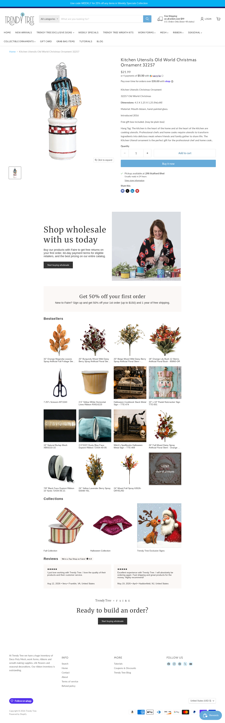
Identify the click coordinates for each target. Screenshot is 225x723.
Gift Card (46, 41)
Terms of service (70, 681)
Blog (100, 41)
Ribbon (177, 32)
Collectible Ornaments (19, 41)
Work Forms (146, 32)
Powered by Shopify (18, 714)
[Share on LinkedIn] (132, 191)
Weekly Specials (88, 32)
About (65, 677)
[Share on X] (127, 191)
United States (200, 700)
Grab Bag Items (65, 41)
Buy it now (168, 163)
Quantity (125, 146)
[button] (168, 75)
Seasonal (194, 32)
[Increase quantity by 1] (147, 153)
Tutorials (85, 41)
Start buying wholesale (58, 265)
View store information (134, 181)
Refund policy (68, 685)
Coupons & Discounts (125, 668)
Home (7, 32)
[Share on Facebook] (122, 191)
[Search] (147, 18)
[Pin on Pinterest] (137, 191)
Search (65, 663)
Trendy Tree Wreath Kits (118, 32)
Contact (65, 672)
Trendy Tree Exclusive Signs (55, 32)
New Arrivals (23, 32)
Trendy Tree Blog (122, 672)
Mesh (163, 32)
